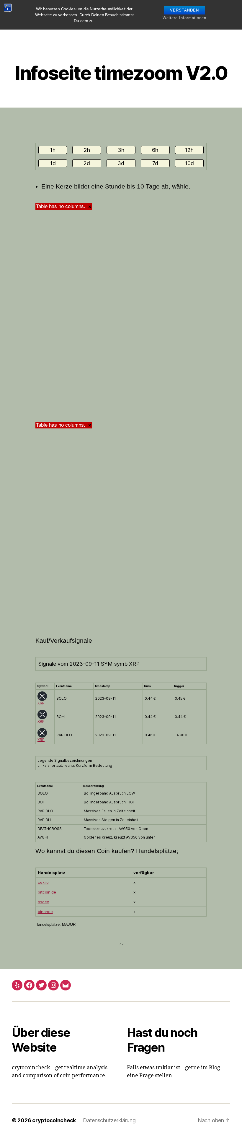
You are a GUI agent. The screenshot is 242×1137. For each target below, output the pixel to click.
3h (121, 150)
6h (155, 150)
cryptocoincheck (54, 1120)
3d (120, 163)
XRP (41, 703)
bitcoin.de (47, 892)
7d (155, 163)
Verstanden (184, 10)
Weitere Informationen (184, 18)
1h (52, 150)
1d (53, 163)
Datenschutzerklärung (109, 1120)
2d (87, 163)
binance (45, 911)
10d (189, 163)
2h (87, 150)
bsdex (43, 901)
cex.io (43, 882)
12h (189, 150)
